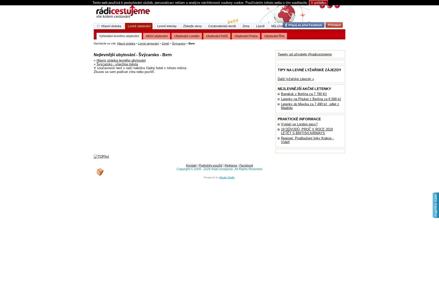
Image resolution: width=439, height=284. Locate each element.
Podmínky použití (210, 165)
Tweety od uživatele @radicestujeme (305, 54)
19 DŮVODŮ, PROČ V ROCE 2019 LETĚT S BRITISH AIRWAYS (307, 131)
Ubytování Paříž (217, 36)
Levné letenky (167, 26)
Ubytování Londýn (186, 36)
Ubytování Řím (274, 36)
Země (165, 43)
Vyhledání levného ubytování (119, 36)
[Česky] (322, 8)
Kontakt (191, 165)
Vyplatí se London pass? (299, 124)
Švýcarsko (178, 43)
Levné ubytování (148, 43)
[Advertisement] (153, 47)
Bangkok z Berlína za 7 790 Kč (304, 94)
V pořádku (318, 3)
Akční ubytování (157, 36)
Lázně (260, 26)
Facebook (246, 165)
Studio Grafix (226, 177)
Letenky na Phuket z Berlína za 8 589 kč (311, 99)
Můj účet (277, 26)
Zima (246, 26)
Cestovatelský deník (222, 26)
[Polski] (337, 8)
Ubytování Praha (246, 36)
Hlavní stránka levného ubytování (121, 60)
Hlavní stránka (126, 43)
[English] (329, 8)
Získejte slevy (192, 26)
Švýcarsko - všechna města (117, 64)
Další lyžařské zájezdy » (296, 79)
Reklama (231, 165)
